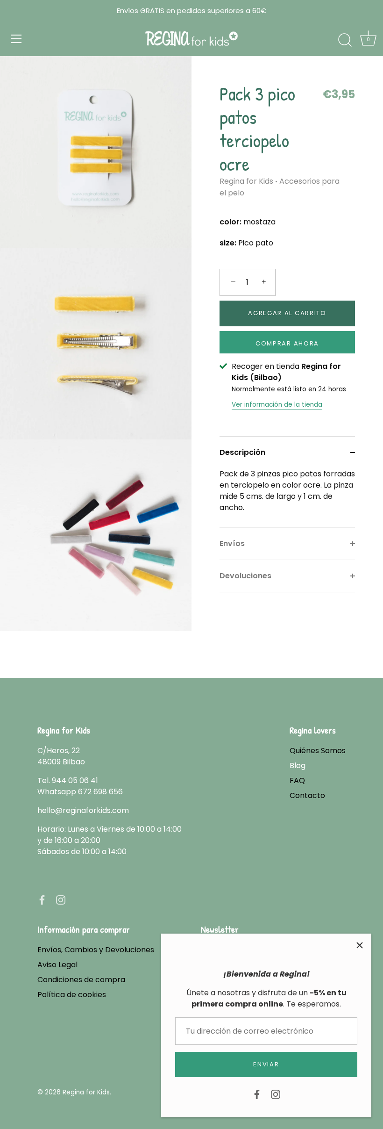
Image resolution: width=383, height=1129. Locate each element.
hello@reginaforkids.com (83, 810)
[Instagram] (275, 1093)
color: (230, 221)
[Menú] (16, 39)
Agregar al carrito (287, 313)
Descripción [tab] (242, 452)
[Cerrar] (359, 945)
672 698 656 (100, 791)
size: (228, 242)
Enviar (266, 1064)
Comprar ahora (287, 343)
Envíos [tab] (232, 543)
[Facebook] (257, 1093)
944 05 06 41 (75, 780)
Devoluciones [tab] (245, 575)
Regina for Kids (246, 181)
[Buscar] (344, 40)
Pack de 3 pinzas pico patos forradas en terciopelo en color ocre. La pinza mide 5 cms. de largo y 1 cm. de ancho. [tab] (287, 490)
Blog (297, 765)
